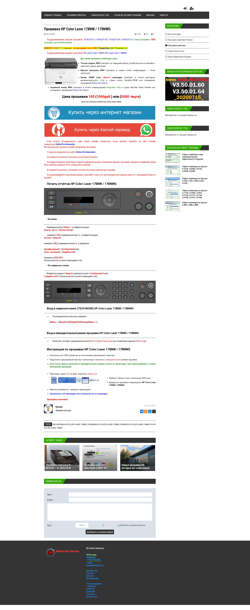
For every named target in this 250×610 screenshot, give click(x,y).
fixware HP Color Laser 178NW (134, 424)
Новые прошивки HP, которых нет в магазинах (136, 466)
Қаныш (59, 407)
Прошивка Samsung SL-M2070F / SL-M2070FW (59, 466)
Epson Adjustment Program (179, 56)
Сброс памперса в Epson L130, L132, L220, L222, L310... (194, 180)
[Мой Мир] (150, 411)
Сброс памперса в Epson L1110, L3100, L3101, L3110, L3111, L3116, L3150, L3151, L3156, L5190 (194, 195)
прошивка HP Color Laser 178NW (103, 424)
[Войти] (184, 9)
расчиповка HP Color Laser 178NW (70, 424)
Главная (47, 25)
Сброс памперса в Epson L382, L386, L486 (194, 203)
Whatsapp (91, 554)
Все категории (174, 34)
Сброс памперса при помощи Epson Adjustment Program (192, 156)
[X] (154, 411)
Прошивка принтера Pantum (180, 40)
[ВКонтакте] (142, 411)
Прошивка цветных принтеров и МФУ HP (95, 466)
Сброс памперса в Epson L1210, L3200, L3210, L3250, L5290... (194, 168)
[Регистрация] (192, 9)
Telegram (90, 557)
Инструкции (58, 25)
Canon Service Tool (176, 51)
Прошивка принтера (73, 25)
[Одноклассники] (146, 411)
